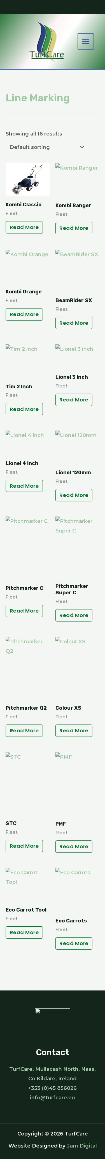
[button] (52, 7)
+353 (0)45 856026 (52, 1088)
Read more (24, 227)
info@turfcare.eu (52, 1097)
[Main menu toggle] (86, 41)
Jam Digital (82, 1145)
